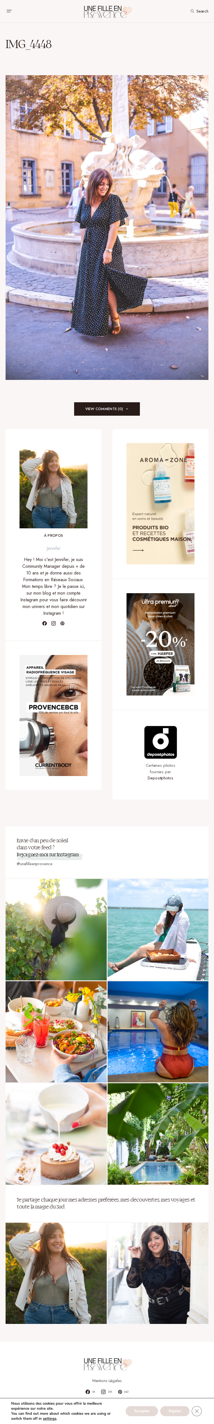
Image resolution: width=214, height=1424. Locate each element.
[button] (9, 11)
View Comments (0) (104, 408)
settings (49, 1418)
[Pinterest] (62, 623)
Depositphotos (160, 778)
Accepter (142, 1411)
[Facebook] (44, 623)
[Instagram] (53, 623)
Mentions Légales (107, 1381)
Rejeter (175, 1411)
